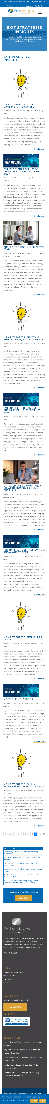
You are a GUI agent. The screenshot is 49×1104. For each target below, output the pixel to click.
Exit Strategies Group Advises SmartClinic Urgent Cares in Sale (21, 864)
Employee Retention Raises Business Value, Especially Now (21, 410)
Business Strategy (26, 253)
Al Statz (6, 181)
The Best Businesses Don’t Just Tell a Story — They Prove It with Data (22, 876)
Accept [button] (34, 1101)
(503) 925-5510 (10, 982)
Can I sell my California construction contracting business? (21, 853)
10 (40, 834)
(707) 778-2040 (10, 975)
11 (44, 834)
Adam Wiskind (8, 497)
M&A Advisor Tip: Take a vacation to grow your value (24, 785)
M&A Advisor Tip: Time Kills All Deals (24, 638)
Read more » (40, 149)
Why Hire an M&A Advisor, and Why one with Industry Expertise (23, 858)
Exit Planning (24, 111)
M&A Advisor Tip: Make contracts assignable (18, 105)
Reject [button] (42, 1101)
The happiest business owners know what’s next (24, 551)
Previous (8, 834)
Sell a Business (34, 111)
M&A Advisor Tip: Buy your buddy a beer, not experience (23, 338)
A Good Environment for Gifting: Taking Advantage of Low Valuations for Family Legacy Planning (23, 882)
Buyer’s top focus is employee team (24, 248)
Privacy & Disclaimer (36, 1093)
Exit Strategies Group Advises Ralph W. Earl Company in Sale (23, 870)
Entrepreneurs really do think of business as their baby (21, 171)
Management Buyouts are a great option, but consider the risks (22, 488)
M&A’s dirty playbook (18, 699)
